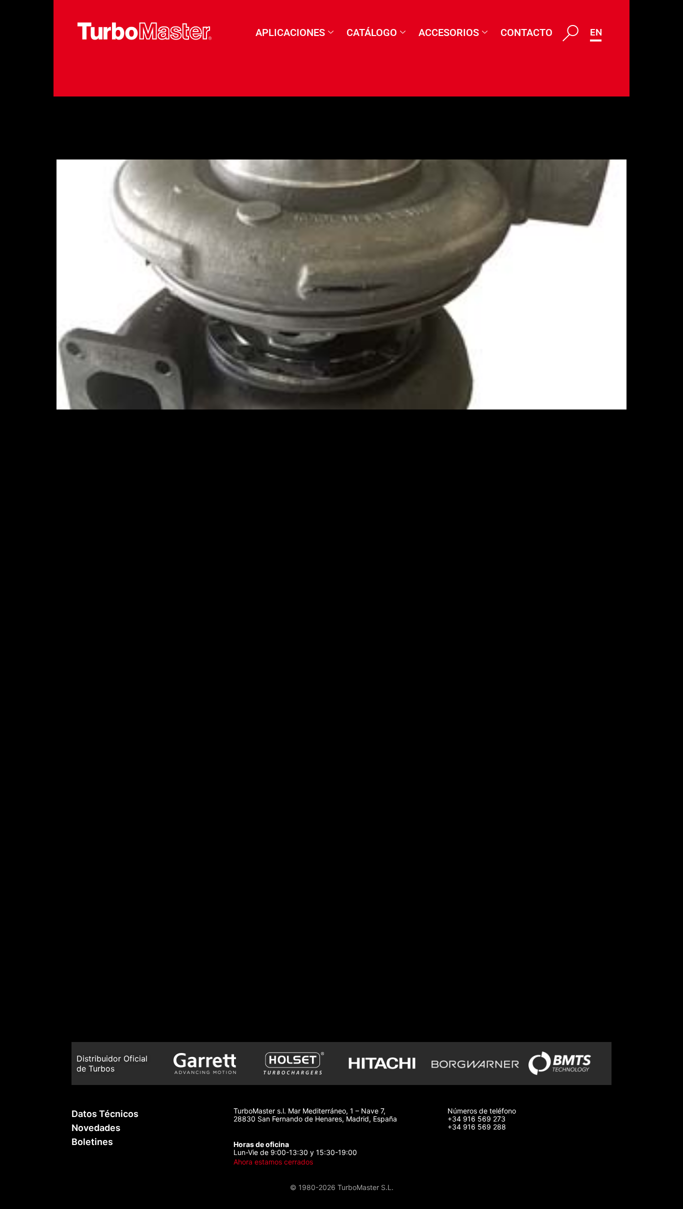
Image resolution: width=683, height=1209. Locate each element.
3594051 (91, 698)
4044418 (91, 834)
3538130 (91, 916)
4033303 (93, 780)
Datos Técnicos (105, 1113)
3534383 (92, 997)
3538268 (92, 861)
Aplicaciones (290, 32)
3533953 (92, 942)
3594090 (92, 426)
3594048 (92, 725)
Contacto (526, 32)
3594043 (92, 752)
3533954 (92, 970)
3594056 (92, 671)
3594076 (91, 453)
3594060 (92, 616)
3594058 (92, 644)
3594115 (89, 589)
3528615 (90, 1024)
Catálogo (371, 32)
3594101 (89, 508)
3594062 (92, 562)
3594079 (91, 142)
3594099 (92, 806)
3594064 (92, 535)
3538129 (90, 888)
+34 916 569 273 (477, 1118)
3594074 (91, 480)
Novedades (96, 1127)
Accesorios (448, 32)
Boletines (92, 1141)
